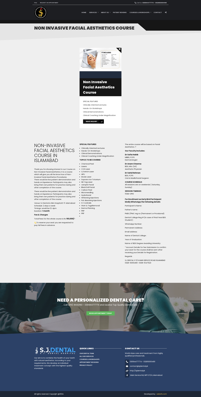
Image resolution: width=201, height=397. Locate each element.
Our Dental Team (87, 353)
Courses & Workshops (139, 12)
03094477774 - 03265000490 (142, 361)
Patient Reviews (120, 12)
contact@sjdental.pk (139, 366)
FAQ (35, 3)
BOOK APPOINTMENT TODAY (100, 313)
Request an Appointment (49, 3)
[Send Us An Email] (166, 5)
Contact (158, 12)
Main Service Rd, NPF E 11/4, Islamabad (146, 375)
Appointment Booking (89, 362)
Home (84, 12)
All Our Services (87, 356)
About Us (105, 12)
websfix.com (162, 394)
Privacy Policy (86, 365)
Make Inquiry (91, 121)
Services (93, 12)
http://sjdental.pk (137, 370)
